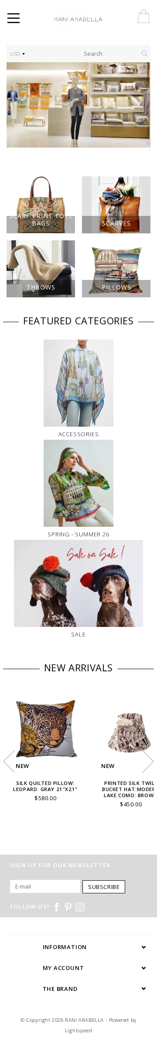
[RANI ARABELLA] (91, 19)
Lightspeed (78, 1030)
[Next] (139, 105)
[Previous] (18, 105)
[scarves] (78, 105)
